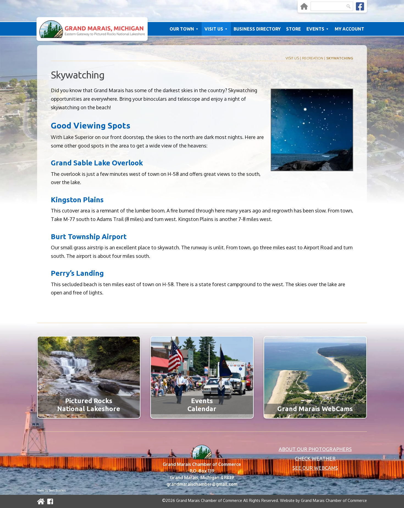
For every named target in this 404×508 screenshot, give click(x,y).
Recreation (312, 58)
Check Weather (315, 458)
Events (315, 28)
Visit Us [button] (213, 28)
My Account (349, 28)
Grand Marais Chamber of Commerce (334, 500)
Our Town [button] (182, 28)
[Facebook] (360, 6)
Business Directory (257, 28)
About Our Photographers (315, 449)
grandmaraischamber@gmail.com (202, 484)
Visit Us (292, 58)
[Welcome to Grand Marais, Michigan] (304, 6)
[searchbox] (332, 6)
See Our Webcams (315, 468)
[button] (348, 6)
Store (293, 28)
